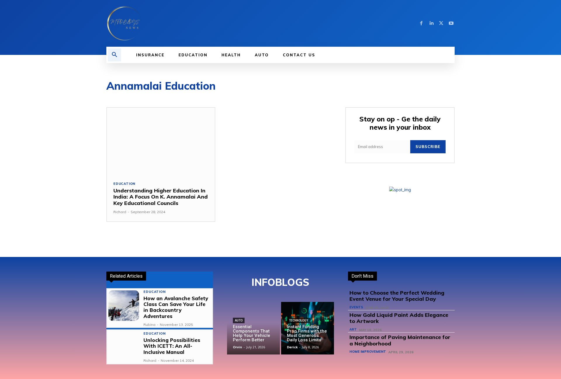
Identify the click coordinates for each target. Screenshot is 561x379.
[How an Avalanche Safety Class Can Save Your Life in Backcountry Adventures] (123, 305)
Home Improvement (367, 351)
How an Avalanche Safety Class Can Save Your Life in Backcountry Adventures (175, 307)
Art (353, 329)
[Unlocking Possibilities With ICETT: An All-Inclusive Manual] (123, 346)
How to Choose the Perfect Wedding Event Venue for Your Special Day (396, 295)
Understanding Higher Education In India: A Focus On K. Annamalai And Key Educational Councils (160, 196)
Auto (239, 320)
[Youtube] (451, 23)
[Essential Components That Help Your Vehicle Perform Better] (253, 328)
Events (356, 307)
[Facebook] (421, 23)
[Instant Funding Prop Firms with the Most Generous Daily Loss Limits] (307, 328)
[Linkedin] (431, 23)
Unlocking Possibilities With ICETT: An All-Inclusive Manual (171, 346)
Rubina (149, 324)
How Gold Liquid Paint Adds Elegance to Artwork (398, 318)
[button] (114, 54)
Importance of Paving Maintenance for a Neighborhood (399, 340)
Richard (119, 212)
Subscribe (427, 146)
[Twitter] (441, 23)
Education (124, 183)
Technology (298, 320)
